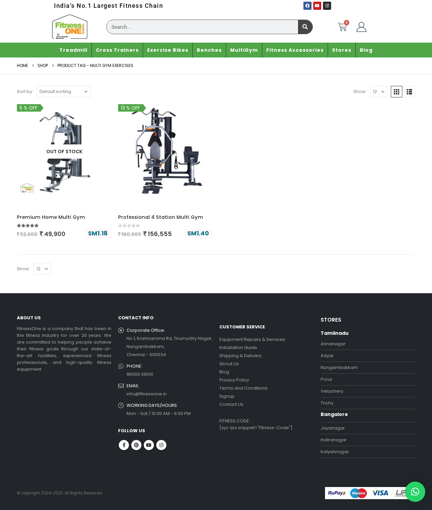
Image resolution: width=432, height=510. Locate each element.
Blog (366, 50)
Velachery (332, 391)
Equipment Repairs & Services (252, 339)
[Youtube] (317, 6)
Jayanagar (333, 428)
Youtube (149, 445)
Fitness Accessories (295, 50)
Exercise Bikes (167, 50)
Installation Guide (238, 347)
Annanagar (333, 344)
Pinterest (136, 445)
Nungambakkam (339, 367)
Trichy (327, 403)
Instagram (161, 445)
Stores (341, 50)
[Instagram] (327, 6)
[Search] (305, 27)
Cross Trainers (117, 50)
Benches (209, 50)
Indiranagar (334, 440)
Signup (227, 396)
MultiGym (244, 50)
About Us (229, 364)
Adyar (327, 355)
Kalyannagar (335, 451)
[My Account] (361, 27)
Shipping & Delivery (240, 355)
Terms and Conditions (243, 388)
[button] (396, 91)
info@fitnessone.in (147, 394)
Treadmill (73, 50)
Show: (360, 91)
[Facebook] (307, 6)
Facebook (124, 445)
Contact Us (231, 404)
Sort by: (25, 91)
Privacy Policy (234, 380)
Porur (326, 379)
